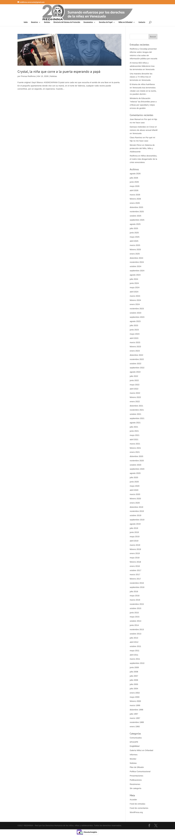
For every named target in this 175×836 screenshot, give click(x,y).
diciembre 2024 (136, 258)
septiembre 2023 (137, 317)
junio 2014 (134, 625)
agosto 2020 (135, 473)
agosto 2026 (135, 173)
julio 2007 (134, 676)
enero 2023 (135, 351)
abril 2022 (134, 389)
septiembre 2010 (137, 663)
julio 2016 (134, 591)
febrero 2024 (135, 300)
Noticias (47, 22)
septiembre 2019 (137, 520)
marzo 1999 (135, 705)
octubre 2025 (135, 216)
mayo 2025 (134, 237)
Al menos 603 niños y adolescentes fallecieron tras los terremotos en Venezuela (142, 66)
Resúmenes (135, 784)
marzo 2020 (135, 494)
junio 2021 (134, 431)
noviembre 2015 (137, 604)
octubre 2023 (135, 313)
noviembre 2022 (137, 359)
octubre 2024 (135, 266)
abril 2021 (134, 439)
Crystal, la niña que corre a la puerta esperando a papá (59, 71)
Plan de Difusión (137, 767)
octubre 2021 (135, 414)
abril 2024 (134, 292)
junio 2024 (134, 283)
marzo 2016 (135, 600)
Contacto (141, 22)
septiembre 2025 (137, 220)
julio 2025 (134, 228)
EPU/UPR (134, 742)
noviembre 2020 (137, 460)
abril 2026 (134, 190)
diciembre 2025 (136, 207)
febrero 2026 (135, 199)
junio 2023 (134, 330)
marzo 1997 (135, 718)
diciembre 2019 (136, 507)
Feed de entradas (137, 804)
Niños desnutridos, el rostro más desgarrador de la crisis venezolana (143, 159)
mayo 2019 (134, 536)
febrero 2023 (135, 346)
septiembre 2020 (137, 469)
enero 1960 (135, 726)
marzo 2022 (135, 393)
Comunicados (136, 738)
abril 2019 (134, 541)
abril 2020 (134, 490)
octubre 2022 (135, 363)
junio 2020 (134, 482)
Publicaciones (136, 780)
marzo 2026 (135, 195)
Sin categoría (135, 788)
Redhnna (134, 156)
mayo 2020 (134, 486)
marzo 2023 (135, 342)
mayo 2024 (134, 287)
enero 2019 (135, 553)
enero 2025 (135, 254)
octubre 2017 (135, 570)
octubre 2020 (135, 465)
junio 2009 (134, 667)
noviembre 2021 (137, 410)
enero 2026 (135, 203)
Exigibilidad (134, 746)
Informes (133, 754)
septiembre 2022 (137, 368)
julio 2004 (134, 688)
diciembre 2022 (136, 355)
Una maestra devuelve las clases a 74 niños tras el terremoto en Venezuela (141, 77)
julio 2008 (134, 672)
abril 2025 (134, 241)
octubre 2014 (135, 621)
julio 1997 (134, 714)
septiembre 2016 (137, 587)
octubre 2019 (135, 515)
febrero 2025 (135, 249)
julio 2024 (134, 279)
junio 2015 (134, 612)
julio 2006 (134, 680)
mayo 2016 (134, 595)
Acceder (133, 799)
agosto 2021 (135, 422)
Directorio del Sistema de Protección (66, 22)
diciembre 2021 (136, 406)
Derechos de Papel (105, 22)
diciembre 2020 (136, 456)
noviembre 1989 (137, 722)
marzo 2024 (135, 296)
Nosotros (34, 22)
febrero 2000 (135, 701)
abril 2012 (134, 642)
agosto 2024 (135, 275)
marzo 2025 (135, 245)
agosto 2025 (135, 224)
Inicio (26, 22)
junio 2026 (134, 182)
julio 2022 (134, 376)
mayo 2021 (134, 435)
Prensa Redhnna (28, 76)
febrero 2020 (135, 498)
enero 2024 (135, 304)
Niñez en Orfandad (125, 22)
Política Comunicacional (140, 771)
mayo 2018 (134, 558)
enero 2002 (135, 693)
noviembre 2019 (137, 511)
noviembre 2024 (137, 262)
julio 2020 (134, 477)
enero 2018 (135, 566)
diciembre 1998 (136, 710)
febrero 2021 (135, 448)
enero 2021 (135, 452)
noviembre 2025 (137, 211)
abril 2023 (134, 338)
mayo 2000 (134, 697)
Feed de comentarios (139, 808)
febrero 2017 (135, 579)
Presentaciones (136, 776)
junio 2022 (134, 380)
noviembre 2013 (137, 629)
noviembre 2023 (137, 308)
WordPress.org (136, 812)
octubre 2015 (135, 608)
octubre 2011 (135, 646)
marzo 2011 (135, 659)
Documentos (88, 22)
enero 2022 (135, 401)
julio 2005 (134, 684)
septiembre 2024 (137, 270)
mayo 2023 (134, 334)
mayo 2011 (134, 650)
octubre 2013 (135, 634)
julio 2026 (134, 178)
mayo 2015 (134, 617)
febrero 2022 (135, 397)
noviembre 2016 (137, 583)
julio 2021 (134, 427)
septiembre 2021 (137, 418)
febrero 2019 (135, 549)
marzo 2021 (135, 444)
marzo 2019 (135, 545)
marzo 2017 (135, 574)
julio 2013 (134, 638)
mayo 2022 (134, 385)
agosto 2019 (135, 524)
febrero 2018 (135, 562)
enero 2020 (135, 503)
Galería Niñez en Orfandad (141, 750)
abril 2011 (134, 655)
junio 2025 (134, 233)
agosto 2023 (135, 321)
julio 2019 (134, 528)
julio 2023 (134, 325)
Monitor (133, 759)
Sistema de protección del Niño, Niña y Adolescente (142, 148)
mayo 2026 (134, 186)
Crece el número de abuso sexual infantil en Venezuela (143, 130)
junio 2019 (134, 532)
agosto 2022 (135, 372)
